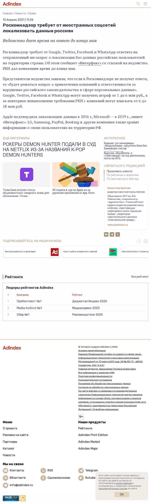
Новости (20, 13)
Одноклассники (59, 477)
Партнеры (10, 441)
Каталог (8, 448)
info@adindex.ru (21, 485)
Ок (122, 494)
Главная (7, 13)
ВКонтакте (18, 477)
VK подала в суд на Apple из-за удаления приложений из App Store (73, 192)
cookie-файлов (123, 483)
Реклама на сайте (15, 435)
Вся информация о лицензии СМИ (96, 372)
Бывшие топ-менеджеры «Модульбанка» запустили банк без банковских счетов (125, 146)
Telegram (91, 470)
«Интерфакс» (89, 62)
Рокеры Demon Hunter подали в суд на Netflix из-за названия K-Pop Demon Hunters (49, 150)
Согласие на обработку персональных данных (103, 387)
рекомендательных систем (113, 488)
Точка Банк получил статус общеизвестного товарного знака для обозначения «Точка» (26, 193)
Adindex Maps (88, 448)
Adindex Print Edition (93, 435)
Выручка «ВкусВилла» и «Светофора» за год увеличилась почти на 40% (124, 156)
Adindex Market (89, 441)
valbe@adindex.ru (117, 225)
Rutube (90, 477)
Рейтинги (85, 428)
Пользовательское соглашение (95, 380)
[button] (145, 241)
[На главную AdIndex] (38, 347)
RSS (50, 470)
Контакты (17, 470)
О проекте (10, 428)
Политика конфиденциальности (95, 376)
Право (32, 13)
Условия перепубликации (92, 350)
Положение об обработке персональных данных (104, 383)
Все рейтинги (139, 276)
